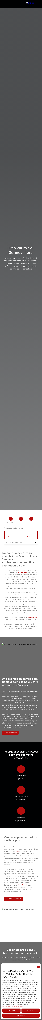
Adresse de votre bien (14, 542)
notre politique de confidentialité (12, 1006)
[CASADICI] (33, 4)
